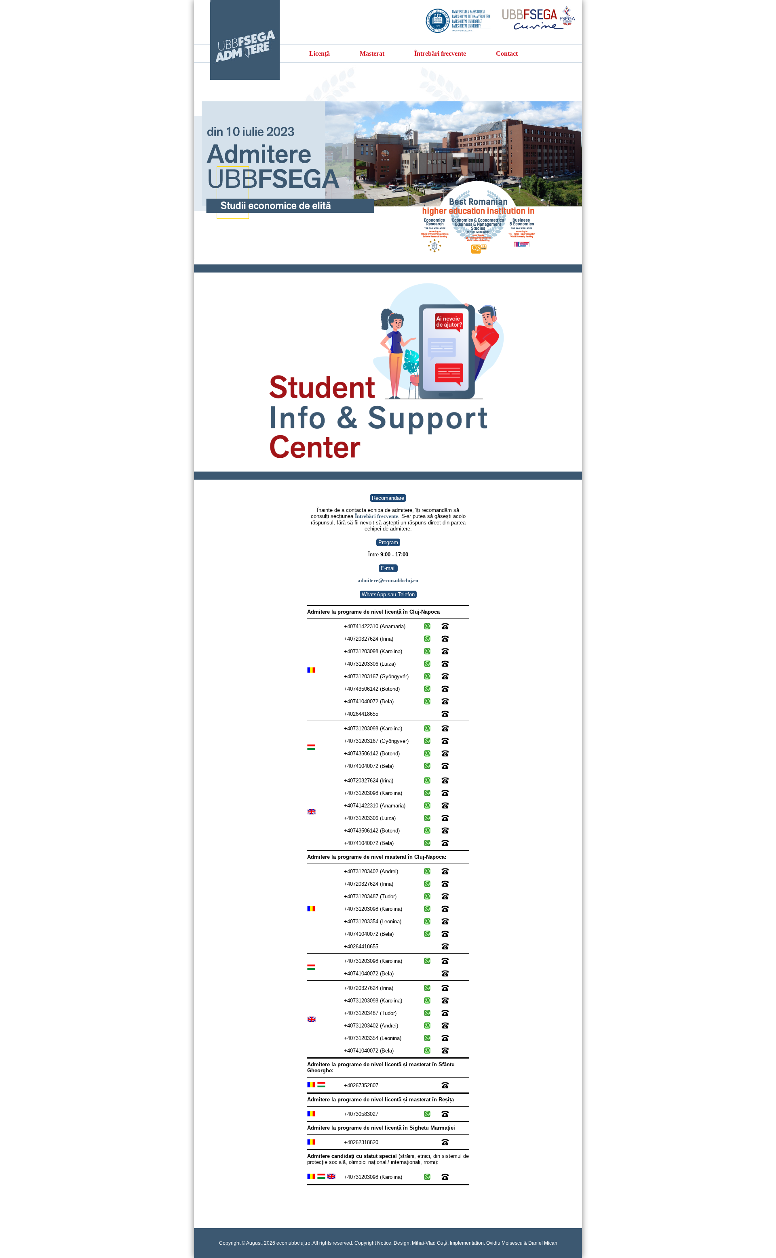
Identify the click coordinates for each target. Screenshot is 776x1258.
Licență (319, 53)
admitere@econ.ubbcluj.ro (388, 580)
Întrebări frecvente (440, 53)
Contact (507, 53)
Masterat (372, 53)
